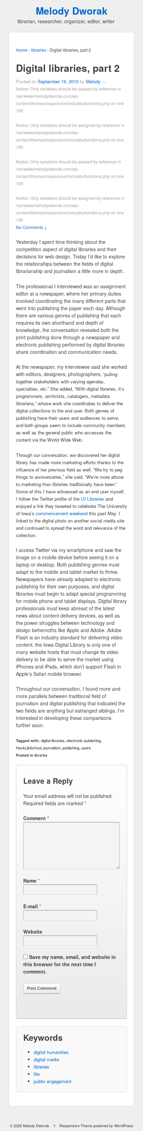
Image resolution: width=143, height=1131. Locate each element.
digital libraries (53, 740)
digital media (46, 1059)
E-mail (30, 906)
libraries (38, 50)
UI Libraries (92, 498)
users (86, 747)
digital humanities (51, 1052)
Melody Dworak (72, 10)
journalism (51, 747)
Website (32, 931)
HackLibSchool (28, 747)
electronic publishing (84, 740)
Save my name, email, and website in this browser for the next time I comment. (69, 964)
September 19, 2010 (58, 81)
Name (29, 880)
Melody (93, 81)
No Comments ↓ (31, 227)
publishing (70, 747)
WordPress (123, 1125)
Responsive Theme (75, 1125)
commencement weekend (61, 513)
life (37, 1074)
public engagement (53, 1081)
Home (21, 50)
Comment (36, 818)
